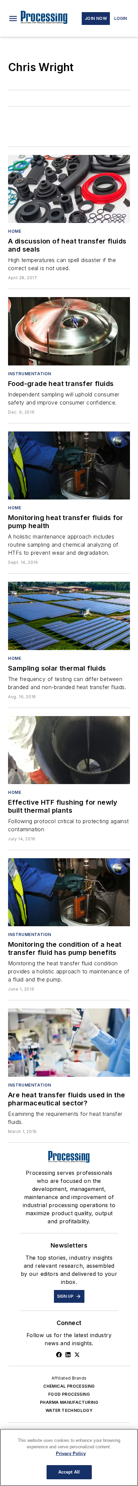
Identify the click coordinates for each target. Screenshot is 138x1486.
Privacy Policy (71, 1453)
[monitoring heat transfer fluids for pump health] (69, 465)
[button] (13, 18)
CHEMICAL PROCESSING (69, 1386)
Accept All (69, 1472)
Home (14, 231)
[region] (69, 1457)
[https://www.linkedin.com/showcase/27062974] (68, 1354)
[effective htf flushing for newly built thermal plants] (69, 750)
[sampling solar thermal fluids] (69, 616)
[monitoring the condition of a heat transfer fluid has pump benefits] (69, 892)
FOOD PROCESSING (69, 1394)
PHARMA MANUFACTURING (69, 1402)
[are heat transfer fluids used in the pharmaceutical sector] (69, 1042)
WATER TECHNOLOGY (69, 1410)
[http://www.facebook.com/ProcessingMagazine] (59, 1354)
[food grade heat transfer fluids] (69, 331)
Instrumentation (29, 373)
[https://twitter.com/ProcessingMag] (77, 1354)
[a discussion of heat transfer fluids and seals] (69, 189)
